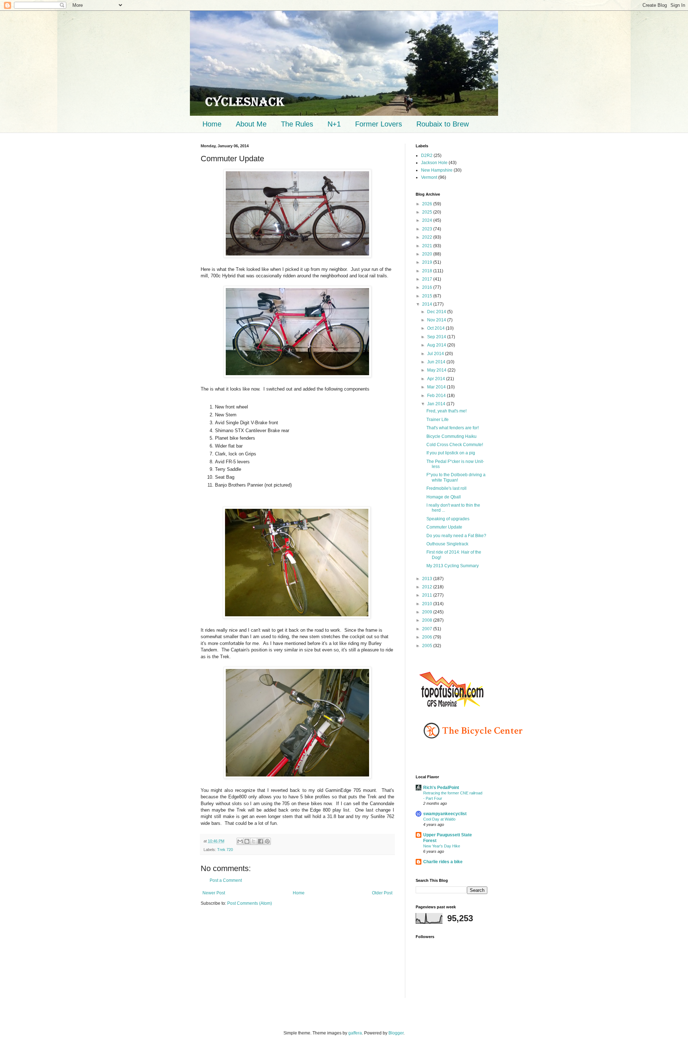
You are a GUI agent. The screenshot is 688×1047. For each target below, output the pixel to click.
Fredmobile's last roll (446, 488)
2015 (427, 295)
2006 (427, 637)
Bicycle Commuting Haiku (451, 436)
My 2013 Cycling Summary (452, 565)
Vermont (429, 177)
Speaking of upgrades (447, 518)
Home (211, 124)
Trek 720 (225, 849)
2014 (427, 304)
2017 (427, 279)
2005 (427, 645)
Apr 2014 (436, 378)
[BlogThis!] (246, 841)
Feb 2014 (437, 395)
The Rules (297, 124)
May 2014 (437, 370)
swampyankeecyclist (445, 813)
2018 (427, 270)
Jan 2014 (436, 403)
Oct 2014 (436, 328)
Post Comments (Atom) (249, 903)
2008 (427, 620)
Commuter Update (444, 527)
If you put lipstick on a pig (450, 452)
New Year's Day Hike (441, 846)
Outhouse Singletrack (447, 543)
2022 (427, 237)
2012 (427, 586)
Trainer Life (437, 419)
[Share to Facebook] (260, 841)
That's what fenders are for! (452, 427)
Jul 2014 (436, 353)
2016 (427, 287)
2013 (427, 578)
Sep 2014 (437, 336)
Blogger (395, 1033)
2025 (427, 212)
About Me (251, 124)
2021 (427, 245)
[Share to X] (253, 841)
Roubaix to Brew (442, 124)
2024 (427, 220)
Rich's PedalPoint (441, 787)
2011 (427, 595)
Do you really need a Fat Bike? (456, 535)
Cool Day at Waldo (439, 819)
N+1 (334, 124)
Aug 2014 (437, 345)
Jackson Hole (434, 162)
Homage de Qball (443, 496)
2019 (427, 262)
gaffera (355, 1033)
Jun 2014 (436, 361)
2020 (427, 254)
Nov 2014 (437, 319)
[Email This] (240, 841)
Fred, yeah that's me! (446, 410)
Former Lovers (378, 124)
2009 (427, 612)
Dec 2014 (437, 311)
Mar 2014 (437, 386)
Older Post (382, 892)
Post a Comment (226, 880)
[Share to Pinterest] (267, 841)
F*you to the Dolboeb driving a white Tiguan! (456, 477)
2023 (427, 228)
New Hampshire (437, 170)
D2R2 (427, 155)
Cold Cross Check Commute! (454, 444)
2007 (427, 628)
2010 (427, 603)
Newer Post (213, 892)
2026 (427, 203)
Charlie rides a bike (443, 861)
